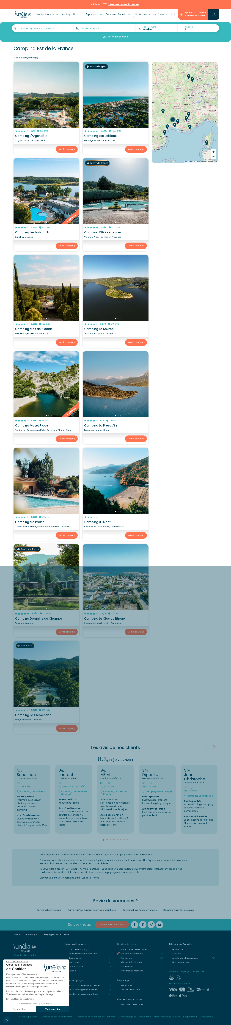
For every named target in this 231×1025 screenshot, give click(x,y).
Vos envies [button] (126, 958)
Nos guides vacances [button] (132, 953)
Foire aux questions (27, 1016)
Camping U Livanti (97, 522)
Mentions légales (127, 1016)
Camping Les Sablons (100, 136)
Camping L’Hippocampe (102, 232)
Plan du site (145, 1016)
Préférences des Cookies (167, 1016)
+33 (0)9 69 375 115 (195, 15)
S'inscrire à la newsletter (112, 924)
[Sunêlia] (23, 14)
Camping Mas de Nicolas (33, 329)
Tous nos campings (79, 949)
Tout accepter (52, 1009)
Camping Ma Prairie (29, 522)
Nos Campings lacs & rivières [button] (84, 989)
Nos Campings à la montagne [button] (84, 994)
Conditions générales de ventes (57, 1016)
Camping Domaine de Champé (38, 618)
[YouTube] (159, 924)
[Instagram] (151, 924)
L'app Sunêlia (190, 1016)
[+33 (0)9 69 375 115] (181, 14)
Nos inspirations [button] (70, 14)
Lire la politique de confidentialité (20, 999)
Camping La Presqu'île (100, 425)
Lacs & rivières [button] (76, 966)
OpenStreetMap (202, 161)
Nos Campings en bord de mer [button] (84, 985)
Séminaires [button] (126, 985)
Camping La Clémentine (33, 715)
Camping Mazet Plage (31, 425)
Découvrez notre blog (132, 1004)
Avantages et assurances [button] (185, 958)
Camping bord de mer (48, 910)
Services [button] (176, 953)
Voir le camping (67, 149)
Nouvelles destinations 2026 (83, 953)
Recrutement (206, 1016)
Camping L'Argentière (31, 136)
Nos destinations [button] (45, 14)
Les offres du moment (132, 970)
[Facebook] (134, 924)
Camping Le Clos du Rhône (104, 618)
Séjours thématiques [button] (131, 962)
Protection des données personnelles (96, 1016)
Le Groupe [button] (177, 949)
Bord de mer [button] (75, 958)
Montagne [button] (74, 962)
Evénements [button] (127, 966)
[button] (6, 1019)
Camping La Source (99, 329)
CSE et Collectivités (130, 989)
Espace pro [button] (92, 14)
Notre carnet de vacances (134, 949)
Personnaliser (19, 1009)
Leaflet (189, 161)
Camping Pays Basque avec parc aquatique (92, 910)
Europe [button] (72, 970)
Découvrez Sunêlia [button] (116, 14)
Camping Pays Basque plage (179, 910)
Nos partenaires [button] (180, 962)
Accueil (17, 934)
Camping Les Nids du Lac (33, 232)
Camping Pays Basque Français (139, 910)
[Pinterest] (142, 924)
